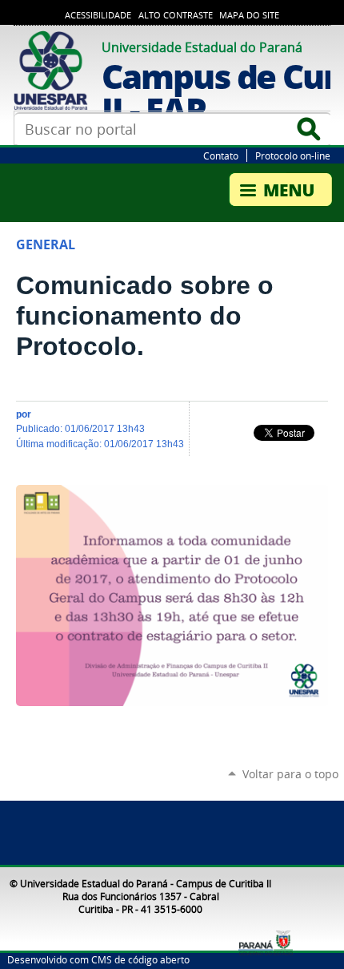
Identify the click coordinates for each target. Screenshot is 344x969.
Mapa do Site (249, 15)
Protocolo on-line (292, 155)
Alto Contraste (175, 15)
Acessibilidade (98, 15)
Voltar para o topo (290, 773)
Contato (220, 155)
